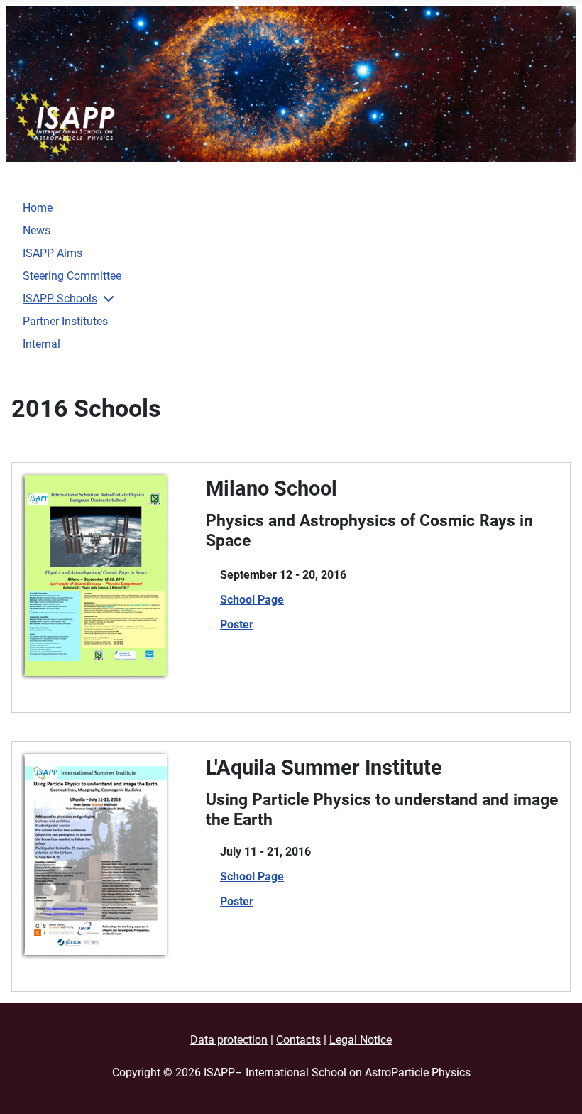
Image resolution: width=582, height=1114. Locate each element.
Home (38, 207)
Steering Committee (72, 276)
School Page (252, 599)
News (36, 230)
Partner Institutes (65, 321)
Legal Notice (360, 1040)
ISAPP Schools (60, 298)
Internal (41, 344)
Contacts (298, 1040)
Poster (236, 624)
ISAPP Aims (52, 253)
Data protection (229, 1040)
